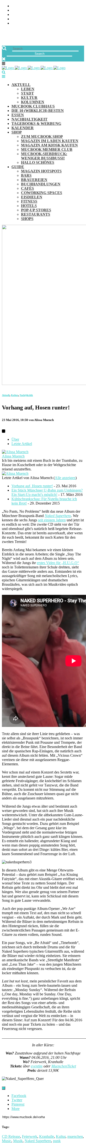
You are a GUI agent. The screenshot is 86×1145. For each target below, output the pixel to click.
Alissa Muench (13, 456)
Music (6, 1141)
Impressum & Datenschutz (36, 23)
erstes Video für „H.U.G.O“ (58, 563)
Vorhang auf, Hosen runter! (32, 486)
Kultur (14, 395)
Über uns (19, 6)
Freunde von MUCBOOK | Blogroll (43, 15)
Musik (18, 1141)
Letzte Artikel (21, 444)
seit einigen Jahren (52, 520)
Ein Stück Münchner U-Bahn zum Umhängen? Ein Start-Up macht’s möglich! (47, 492)
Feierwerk (29, 1136)
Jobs (15, 10)
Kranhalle (46, 1136)
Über (15, 439)
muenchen (75, 1136)
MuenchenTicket (63, 1066)
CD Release (11, 1136)
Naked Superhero (58, 516)
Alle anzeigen (65, 478)
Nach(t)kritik (26, 395)
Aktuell (6, 395)
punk (57, 1141)
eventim (37, 1066)
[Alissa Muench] (15, 452)
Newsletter (22, 19)
